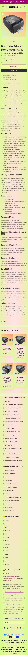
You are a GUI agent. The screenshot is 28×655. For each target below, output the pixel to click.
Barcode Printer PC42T (7, 349)
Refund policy (14, 640)
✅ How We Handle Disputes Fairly (12, 454)
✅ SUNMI (5, 554)
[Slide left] (10, 41)
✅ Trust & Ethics (7, 445)
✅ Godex (5, 524)
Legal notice (21, 645)
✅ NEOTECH (6, 530)
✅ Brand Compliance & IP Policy (12, 418)
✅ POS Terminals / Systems (11, 500)
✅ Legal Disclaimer (8, 428)
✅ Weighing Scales (8, 511)
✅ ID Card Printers (8, 490)
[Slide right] (17, 41)
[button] (3, 7)
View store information (9, 79)
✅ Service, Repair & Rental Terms (12, 460)
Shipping (3, 55)
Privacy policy (23, 640)
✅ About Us (6, 401)
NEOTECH (7, 640)
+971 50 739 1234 (11, 578)
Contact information (10, 645)
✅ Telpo (5, 557)
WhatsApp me (7, 580)
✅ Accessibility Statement (10, 411)
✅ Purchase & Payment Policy (11, 431)
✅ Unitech (6, 561)
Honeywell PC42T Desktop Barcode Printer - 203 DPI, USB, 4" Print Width (20, 352)
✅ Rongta (6, 551)
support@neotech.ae (13, 576)
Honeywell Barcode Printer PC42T (20, 379)
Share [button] (4, 321)
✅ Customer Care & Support (11, 457)
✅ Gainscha (6, 520)
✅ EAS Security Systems (10, 487)
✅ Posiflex (6, 537)
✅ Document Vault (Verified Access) (13, 421)
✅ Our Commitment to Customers (13, 404)
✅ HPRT (5, 527)
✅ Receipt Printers (8, 507)
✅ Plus (5, 534)
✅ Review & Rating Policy (10, 435)
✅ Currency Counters (9, 484)
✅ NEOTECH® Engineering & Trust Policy (12, 449)
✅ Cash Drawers (7, 480)
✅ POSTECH (6, 544)
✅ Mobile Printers (8, 494)
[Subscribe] (23, 622)
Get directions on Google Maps (14, 592)
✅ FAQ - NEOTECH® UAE (9, 425)
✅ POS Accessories (8, 504)
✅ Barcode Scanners (9, 473)
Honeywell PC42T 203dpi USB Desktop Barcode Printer (7, 380)
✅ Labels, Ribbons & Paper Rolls (12, 497)
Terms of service (10, 642)
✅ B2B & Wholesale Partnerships (12, 415)
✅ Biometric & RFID (8, 477)
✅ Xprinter (6, 564)
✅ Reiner (5, 547)
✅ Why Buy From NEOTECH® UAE (12, 408)
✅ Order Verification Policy (10, 442)
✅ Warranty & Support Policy (11, 438)
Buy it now (14, 70)
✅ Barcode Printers (8, 470)
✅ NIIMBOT (6, 541)
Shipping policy (20, 642)
